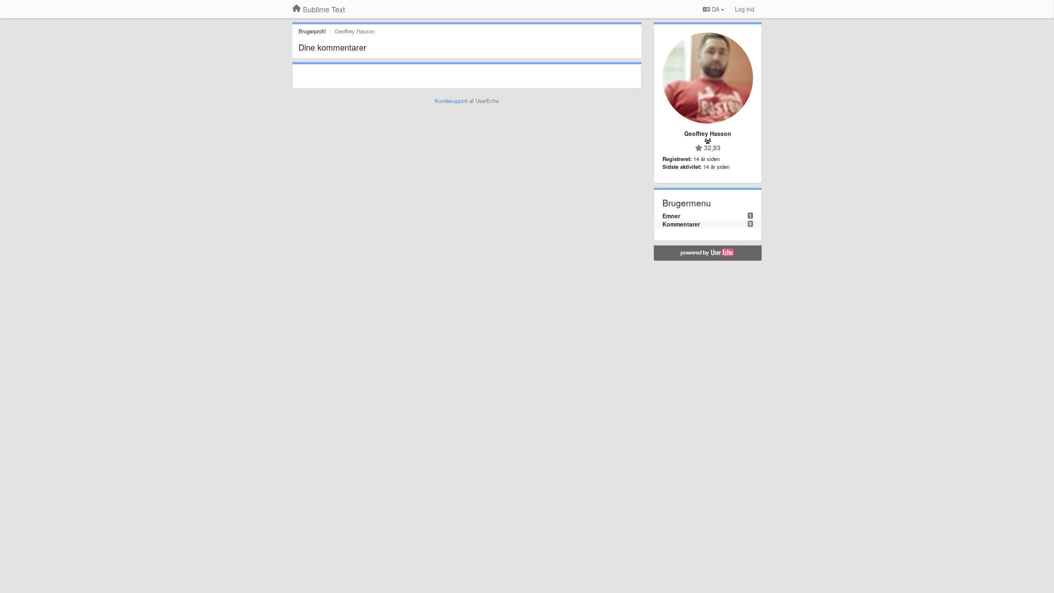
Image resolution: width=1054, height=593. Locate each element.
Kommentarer (681, 224)
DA (715, 9)
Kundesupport (451, 101)
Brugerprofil (312, 31)
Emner (671, 216)
